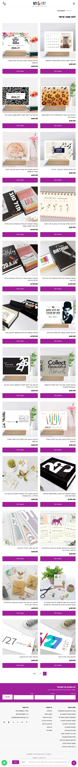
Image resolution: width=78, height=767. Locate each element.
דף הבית (69, 11)
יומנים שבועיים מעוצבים (68, 714)
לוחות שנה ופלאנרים (69, 724)
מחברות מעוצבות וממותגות (67, 711)
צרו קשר (49, 727)
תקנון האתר (48, 714)
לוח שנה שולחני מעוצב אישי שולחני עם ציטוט (61, 333)
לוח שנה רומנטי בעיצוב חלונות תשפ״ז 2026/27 (61, 61)
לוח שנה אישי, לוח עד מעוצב (28, 657)
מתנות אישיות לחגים (69, 743)
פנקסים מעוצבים (70, 727)
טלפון (32, 693)
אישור (15, 762)
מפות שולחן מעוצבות (69, 737)
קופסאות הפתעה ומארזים (67, 717)
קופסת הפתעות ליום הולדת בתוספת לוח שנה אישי (21, 333)
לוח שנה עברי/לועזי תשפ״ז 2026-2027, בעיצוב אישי (21, 115)
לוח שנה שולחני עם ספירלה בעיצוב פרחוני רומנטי (60, 224)
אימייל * (52, 693)
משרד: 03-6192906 (22, 711)
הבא (34, 674)
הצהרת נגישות (47, 717)
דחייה (23, 762)
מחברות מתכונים (70, 730)
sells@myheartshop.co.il (19, 717)
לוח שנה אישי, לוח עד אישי (67, 657)
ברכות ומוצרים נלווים (69, 747)
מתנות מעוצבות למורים (68, 721)
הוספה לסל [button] (58, 71)
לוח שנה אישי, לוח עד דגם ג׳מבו (27, 548)
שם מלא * (73, 693)
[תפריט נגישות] (74, 762)
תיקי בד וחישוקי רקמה (68, 734)
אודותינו (49, 711)
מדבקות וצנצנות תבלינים (68, 740)
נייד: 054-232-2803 (22, 714)
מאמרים (49, 730)
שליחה (7, 697)
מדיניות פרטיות (47, 724)
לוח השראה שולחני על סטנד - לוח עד (63, 170)
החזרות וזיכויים (47, 721)
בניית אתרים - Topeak (39, 758)
